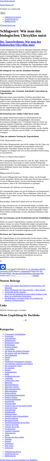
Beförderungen (10, 341)
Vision (7, 435)
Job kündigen (10, 368)
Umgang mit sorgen (12, 427)
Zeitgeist (8, 441)
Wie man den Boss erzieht (14, 437)
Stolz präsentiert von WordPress (25, 460)
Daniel (12, 269)
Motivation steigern (12, 387)
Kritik (7, 374)
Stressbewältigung (11, 418)
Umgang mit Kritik (12, 425)
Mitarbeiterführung (11, 385)
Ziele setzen (9, 446)
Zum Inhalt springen (7, 1)
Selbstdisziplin (10, 412)
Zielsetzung (9, 448)
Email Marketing (11, 355)
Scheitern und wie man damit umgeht (18, 406)
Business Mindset (11, 347)
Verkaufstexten (10, 433)
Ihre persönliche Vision (13, 366)
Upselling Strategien (12, 431)
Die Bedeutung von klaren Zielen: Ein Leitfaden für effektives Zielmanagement (24, 299)
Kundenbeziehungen (12, 376)
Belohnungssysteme (12, 343)
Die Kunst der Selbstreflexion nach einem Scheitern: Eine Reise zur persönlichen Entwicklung (26, 295)
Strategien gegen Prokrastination (16, 416)
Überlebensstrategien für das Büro (17, 423)
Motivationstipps (11, 391)
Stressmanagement (11, 420)
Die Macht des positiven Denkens (17, 351)
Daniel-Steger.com (7, 5)
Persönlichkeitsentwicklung (15, 395)
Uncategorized (10, 429)
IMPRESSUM (10, 21)
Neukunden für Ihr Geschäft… (16, 292)
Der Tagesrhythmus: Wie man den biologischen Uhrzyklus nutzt (20, 43)
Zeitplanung (25, 271)
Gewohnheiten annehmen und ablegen (19, 364)
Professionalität (10, 404)
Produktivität (9, 402)
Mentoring (8, 383)
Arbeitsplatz (9, 336)
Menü (3, 13)
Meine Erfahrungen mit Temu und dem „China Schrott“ (25, 290)
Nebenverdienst (10, 393)
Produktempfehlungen (13, 399)
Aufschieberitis (10, 338)
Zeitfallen (8, 439)
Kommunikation (11, 372)
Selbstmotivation (11, 414)
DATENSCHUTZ (11, 19)
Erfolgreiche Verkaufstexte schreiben (18, 362)
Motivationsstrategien (12, 389)
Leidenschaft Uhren (12, 381)
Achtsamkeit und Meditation (15, 334)
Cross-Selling (10, 349)
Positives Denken (11, 397)
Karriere (8, 370)
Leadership (9, 378)
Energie (7, 357)
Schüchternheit (10, 410)
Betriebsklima (10, 345)
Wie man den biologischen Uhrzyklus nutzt (28, 273)
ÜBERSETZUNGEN (13, 17)
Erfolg (7, 359)
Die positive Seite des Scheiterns (16, 353)
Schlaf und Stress (11, 408)
